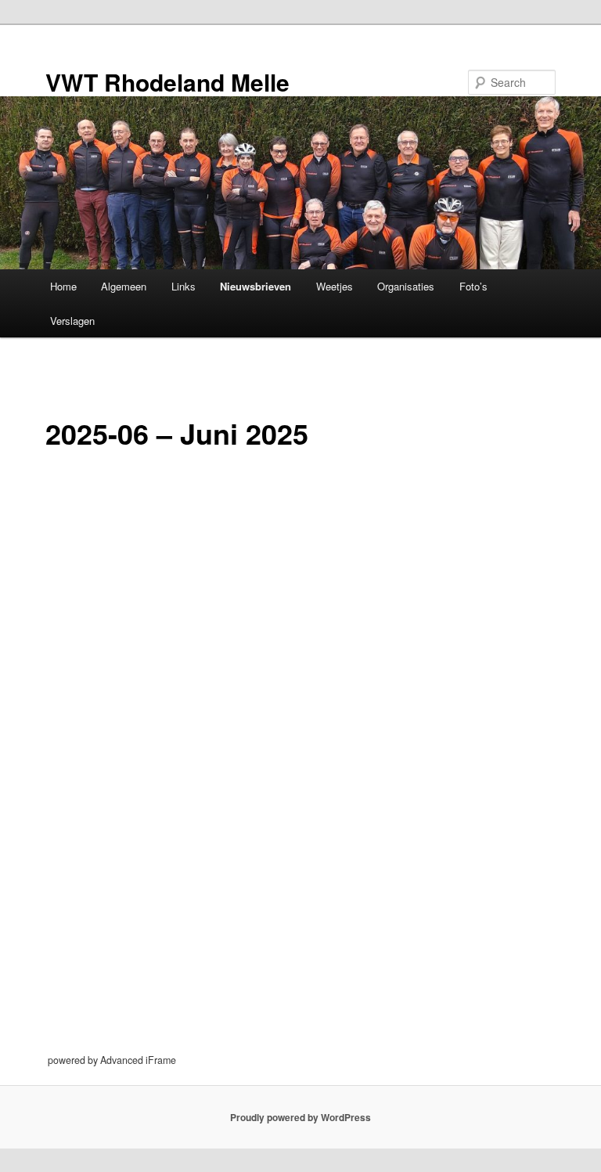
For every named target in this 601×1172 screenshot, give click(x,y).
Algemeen (123, 286)
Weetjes (334, 286)
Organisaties (405, 286)
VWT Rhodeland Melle (167, 82)
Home (63, 286)
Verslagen (72, 320)
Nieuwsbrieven (255, 286)
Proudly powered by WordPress (300, 1117)
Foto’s (473, 286)
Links (183, 286)
